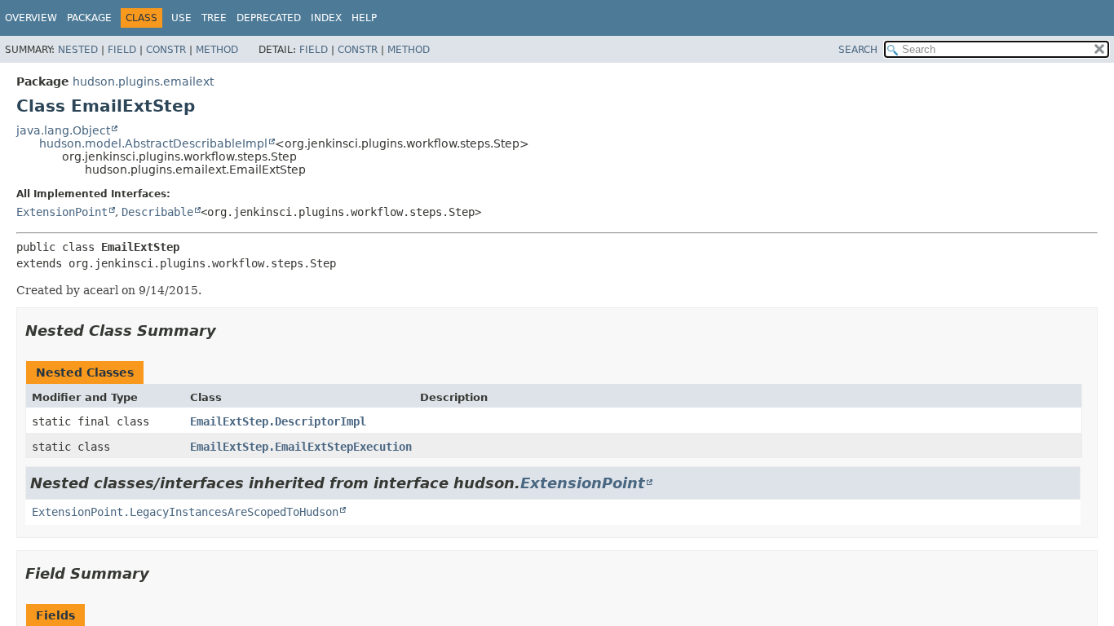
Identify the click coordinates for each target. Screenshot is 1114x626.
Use (181, 18)
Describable (157, 211)
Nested (78, 49)
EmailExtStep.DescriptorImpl (278, 421)
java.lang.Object (63, 130)
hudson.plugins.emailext (143, 81)
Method (217, 49)
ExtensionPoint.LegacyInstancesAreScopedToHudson (185, 511)
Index (326, 18)
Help (364, 18)
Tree (214, 18)
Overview (31, 18)
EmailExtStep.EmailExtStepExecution (301, 446)
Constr (166, 49)
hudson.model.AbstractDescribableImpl (153, 143)
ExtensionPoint (62, 211)
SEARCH (857, 49)
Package (89, 18)
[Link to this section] (227, 330)
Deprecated (269, 18)
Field (122, 49)
